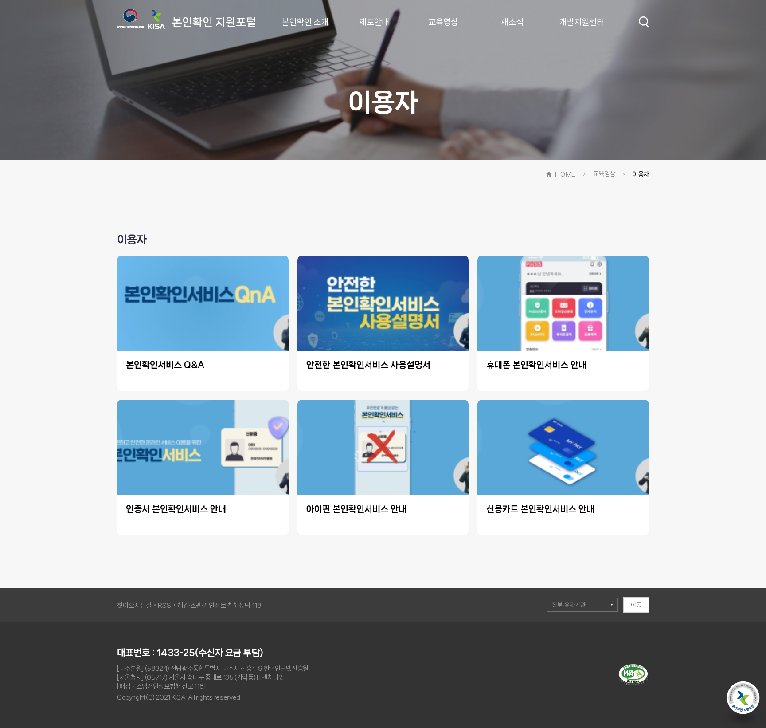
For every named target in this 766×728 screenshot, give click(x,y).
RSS (164, 605)
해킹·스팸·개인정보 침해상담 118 (219, 605)
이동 (636, 605)
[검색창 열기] (644, 22)
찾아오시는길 (134, 605)
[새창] (633, 683)
